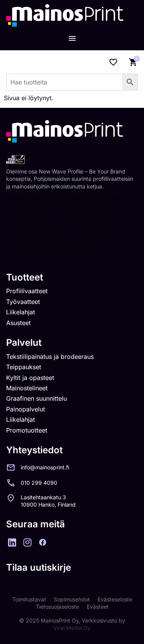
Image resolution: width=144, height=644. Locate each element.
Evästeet (98, 606)
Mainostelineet (27, 388)
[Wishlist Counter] (113, 62)
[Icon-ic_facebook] (42, 542)
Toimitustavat (29, 599)
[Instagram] (27, 542)
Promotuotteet (26, 430)
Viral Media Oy (72, 627)
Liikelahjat (20, 312)
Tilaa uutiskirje (38, 567)
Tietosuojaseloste (57, 606)
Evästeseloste (115, 599)
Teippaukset (23, 367)
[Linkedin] (12, 542)
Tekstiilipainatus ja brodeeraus (50, 356)
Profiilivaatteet (27, 291)
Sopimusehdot (72, 599)
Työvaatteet (23, 301)
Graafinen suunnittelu (36, 398)
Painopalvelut (25, 409)
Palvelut (23, 342)
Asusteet (18, 323)
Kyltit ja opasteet (30, 377)
